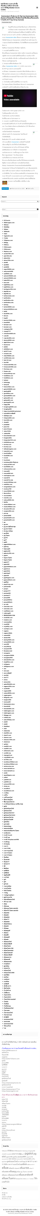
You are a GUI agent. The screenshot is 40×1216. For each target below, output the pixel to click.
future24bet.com (9, 387)
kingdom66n (8, 438)
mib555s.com (8, 484)
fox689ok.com (8, 375)
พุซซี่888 (6, 873)
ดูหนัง (5, 806)
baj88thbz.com (8, 284)
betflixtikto (7, 298)
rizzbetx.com (8, 620)
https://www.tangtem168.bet (12, 1124)
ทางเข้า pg (7, 837)
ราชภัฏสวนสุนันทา (9, 895)
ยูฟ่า (5, 879)
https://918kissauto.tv (9, 1050)
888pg (6, 242)
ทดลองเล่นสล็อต (8, 828)
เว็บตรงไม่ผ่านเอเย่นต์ (9, 999)
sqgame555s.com (9, 686)
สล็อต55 (11, 1168)
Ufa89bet (7, 726)
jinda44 (4, 1109)
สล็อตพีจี (6, 935)
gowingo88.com (9, 402)
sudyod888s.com (9, 693)
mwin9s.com (8, 498)
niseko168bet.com (9, 504)
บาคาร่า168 (7, 848)
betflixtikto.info (8, 300)
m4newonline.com (9, 469)
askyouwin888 (8, 271)
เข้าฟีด (3, 1195)
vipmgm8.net (8, 755)
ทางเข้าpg (6, 842)
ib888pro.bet (8, 415)
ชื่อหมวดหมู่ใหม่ (8, 799)
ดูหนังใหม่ (6, 821)
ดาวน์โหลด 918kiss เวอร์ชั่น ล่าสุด (13, 804)
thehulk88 (7, 706)
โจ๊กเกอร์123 (7, 1026)
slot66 (4, 1107)
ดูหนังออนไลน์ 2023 (9, 815)
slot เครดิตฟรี (7, 673)
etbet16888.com (9, 355)
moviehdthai (8, 495)
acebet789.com (9, 253)
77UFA (6, 238)
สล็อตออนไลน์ (8, 941)
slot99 (4, 1106)
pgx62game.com (9, 577)
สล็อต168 (6, 913)
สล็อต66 (6, 915)
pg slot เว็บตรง (8, 529)
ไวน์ (5, 1028)
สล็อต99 (6, 926)
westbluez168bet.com (11, 762)
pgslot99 (6, 564)
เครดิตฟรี (6, 984)
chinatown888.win (10, 333)
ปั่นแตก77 (6, 861)
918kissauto (7, 247)
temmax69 (7, 702)
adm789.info (8, 256)
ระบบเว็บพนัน (7, 888)
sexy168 (6, 644)
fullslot (6, 380)
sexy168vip (7, 646)
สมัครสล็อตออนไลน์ (9, 899)
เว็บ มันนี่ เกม (7, 990)
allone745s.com (9, 260)
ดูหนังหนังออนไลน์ (9, 808)
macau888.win (8, 473)
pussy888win (8, 602)
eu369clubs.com (9, 358)
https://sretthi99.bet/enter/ (12, 411)
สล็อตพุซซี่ (7, 937)
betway (6, 304)
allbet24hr (7, 258)
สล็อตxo (6, 932)
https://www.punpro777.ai (11, 1089)
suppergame (7, 695)
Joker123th (7, 431)
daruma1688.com (9, 340)
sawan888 (7, 635)
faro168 (6, 362)
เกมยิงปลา (6, 979)
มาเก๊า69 (6, 877)
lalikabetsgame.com (10, 449)
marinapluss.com (9, 475)
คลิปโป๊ (4, 1126)
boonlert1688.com (9, 320)
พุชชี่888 (6, 870)
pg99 (5, 542)
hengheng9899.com (10, 407)
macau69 (7, 471)
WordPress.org (6, 1198)
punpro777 (7, 591)
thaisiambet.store (6, 22)
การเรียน (6, 793)
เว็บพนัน (6, 1001)
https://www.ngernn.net (10, 1091)
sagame (6, 631)
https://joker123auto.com (10, 1059)
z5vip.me (7, 786)
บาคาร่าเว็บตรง (8, 853)
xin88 (5, 773)
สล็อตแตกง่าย (7, 957)
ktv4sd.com (7, 444)
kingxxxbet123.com (10, 440)
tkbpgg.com (7, 715)
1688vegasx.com (9, 222)
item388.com (8, 420)
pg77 (5, 540)
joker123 (6, 427)
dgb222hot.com (9, 342)
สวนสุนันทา (7, 963)
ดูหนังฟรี (4, 1081)
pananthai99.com (9, 517)
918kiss (6, 244)
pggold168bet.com (10, 544)
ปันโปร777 (7, 864)
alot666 (6, 265)
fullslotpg (7, 382)
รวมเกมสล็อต (7, 886)
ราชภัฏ (6, 892)
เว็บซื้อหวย (7, 992)
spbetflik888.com (9, 684)
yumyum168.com (9, 784)
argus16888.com (9, 269)
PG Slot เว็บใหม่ (8, 531)
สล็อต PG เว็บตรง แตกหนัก (11, 910)
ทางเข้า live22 (8, 835)
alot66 (6, 262)
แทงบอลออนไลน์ (8, 1019)
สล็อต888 (7, 921)
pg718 (6, 537)
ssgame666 (7, 691)
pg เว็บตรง (7, 535)
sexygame (7, 653)
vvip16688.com (9, 757)
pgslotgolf (7, 573)
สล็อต (5, 904)
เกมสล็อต (6, 981)
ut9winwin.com (8, 750)
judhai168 (5, 1111)
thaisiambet (15, 142)
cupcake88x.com (9, 338)
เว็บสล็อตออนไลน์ (8, 1008)
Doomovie (7, 344)
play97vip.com (8, 584)
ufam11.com (7, 735)
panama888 (7, 515)
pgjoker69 (7, 551)
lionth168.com (8, 455)
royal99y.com (8, 626)
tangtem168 (7, 699)
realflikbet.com (8, 611)
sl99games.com (9, 666)
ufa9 (5, 728)
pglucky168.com (9, 553)
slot (5, 668)
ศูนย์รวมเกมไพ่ (8, 897)
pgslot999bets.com (10, 566)
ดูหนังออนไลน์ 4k (8, 817)
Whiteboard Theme (26, 1213)
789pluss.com (8, 240)
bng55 (6, 318)
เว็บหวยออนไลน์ (8, 1012)
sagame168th (8, 633)
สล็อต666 (7, 917)
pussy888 (7, 597)
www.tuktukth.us (9, 768)
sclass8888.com (9, 642)
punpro (6, 588)
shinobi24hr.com (9, 659)
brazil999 (7, 322)
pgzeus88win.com (9, 580)
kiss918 (4, 1134)
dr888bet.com (8, 349)
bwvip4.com (8, 324)
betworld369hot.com (10, 309)
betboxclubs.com (9, 296)
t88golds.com (8, 697)
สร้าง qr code (7, 901)
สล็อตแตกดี (7, 959)
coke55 (6, 336)
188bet (6, 229)
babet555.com (8, 280)
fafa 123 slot (7, 360)
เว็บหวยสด (7, 1010)
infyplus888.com (9, 418)
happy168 (7, 404)
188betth (6, 231)
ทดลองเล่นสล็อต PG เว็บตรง (11, 830)
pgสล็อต (6, 582)
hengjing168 (8, 409)
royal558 (6, 624)
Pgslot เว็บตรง (8, 557)
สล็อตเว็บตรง (7, 946)
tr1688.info (7, 717)
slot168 (6, 675)
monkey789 (7, 489)
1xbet (5, 233)
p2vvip (6, 513)
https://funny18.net (8, 1130)
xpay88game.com (9, 775)
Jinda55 (6, 422)
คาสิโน (6, 795)
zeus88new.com (9, 790)
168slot (6, 225)
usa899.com (8, 746)
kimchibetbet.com (9, 435)
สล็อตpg (6, 928)
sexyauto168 (8, 648)
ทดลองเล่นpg (7, 826)
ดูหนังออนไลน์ (8, 810)
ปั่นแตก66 (7, 859)
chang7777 (7, 331)
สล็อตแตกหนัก (8, 961)
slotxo (6, 679)
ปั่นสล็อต (6, 857)
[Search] (37, 201)
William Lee (14, 188)
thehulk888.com (9, 708)
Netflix (6, 502)
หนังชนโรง (7, 968)
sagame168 (29, 1157)
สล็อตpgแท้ (7, 930)
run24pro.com (8, 628)
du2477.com (7, 351)
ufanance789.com (9, 739)
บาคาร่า (6, 846)
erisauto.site (8, 353)
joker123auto (8, 429)
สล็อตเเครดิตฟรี (8, 955)
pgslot (6, 555)
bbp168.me (7, 291)
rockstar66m (8, 622)
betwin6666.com (9, 307)
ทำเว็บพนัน (7, 844)
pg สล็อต (6, 533)
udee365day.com (9, 719)
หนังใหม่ (6, 977)
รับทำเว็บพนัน (7, 890)
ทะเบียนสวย (7, 833)
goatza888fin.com (9, 395)
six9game (7, 664)
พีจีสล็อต (6, 868)
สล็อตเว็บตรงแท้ (8, 952)
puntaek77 (7, 595)
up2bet (6, 744)
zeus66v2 (7, 788)
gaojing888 (7, 391)
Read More (5, 188)
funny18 (6, 384)
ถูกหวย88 (6, 824)
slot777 (6, 677)
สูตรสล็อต (6, 966)
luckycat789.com (9, 464)
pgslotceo (7, 569)
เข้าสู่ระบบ (4, 1193)
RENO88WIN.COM (9, 615)
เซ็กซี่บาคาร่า (7, 986)
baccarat (6, 282)
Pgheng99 (7, 549)
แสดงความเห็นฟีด (7, 1197)
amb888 (6, 267)
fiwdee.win (7, 371)
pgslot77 (6, 562)
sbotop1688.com (9, 640)
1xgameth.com (8, 236)
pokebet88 (7, 586)
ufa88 (5, 724)
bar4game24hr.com (10, 289)
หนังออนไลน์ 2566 (9, 972)
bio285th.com (8, 313)
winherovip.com (9, 766)
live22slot (7, 460)
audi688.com (8, 273)
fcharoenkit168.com (10, 364)
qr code (6, 604)
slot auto (6, 671)
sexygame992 (8, 657)
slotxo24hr (7, 682)
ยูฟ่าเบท (6, 884)
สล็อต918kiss (8, 924)
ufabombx (7, 731)
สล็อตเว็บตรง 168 (8, 948)
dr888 (6, 347)
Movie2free (7, 493)
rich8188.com (8, 617)
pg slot (6, 524)
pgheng (6, 546)
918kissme (7, 249)
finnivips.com (8, 369)
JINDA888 (5, 1115)
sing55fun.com (8, 662)
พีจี (4, 866)
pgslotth (6, 575)
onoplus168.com (9, 511)
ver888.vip (7, 753)
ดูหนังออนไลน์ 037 (9, 813)
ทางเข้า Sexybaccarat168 (11, 839)
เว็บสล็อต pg (7, 1006)
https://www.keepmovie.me (11, 1083)
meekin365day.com (10, 482)
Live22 (6, 458)
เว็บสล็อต (6, 1003)
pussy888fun (8, 600)
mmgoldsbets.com (9, 486)
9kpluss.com (8, 251)
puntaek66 (7, 593)
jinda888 (6, 424)
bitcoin (6, 316)
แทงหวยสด (7, 1021)
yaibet (6, 777)
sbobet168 (7, 637)
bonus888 (5, 1113)
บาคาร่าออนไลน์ (8, 850)
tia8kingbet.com (9, 711)
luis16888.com (8, 466)
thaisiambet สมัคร (11, 37)
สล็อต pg (6, 906)
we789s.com (8, 759)
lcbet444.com (8, 451)
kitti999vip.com (9, 442)
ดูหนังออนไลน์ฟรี (8, 819)
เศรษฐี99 (6, 1017)
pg (4, 522)
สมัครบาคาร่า (31, 1164)
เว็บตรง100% (7, 995)
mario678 (7, 478)
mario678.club (8, 480)
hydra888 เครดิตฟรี (9, 413)
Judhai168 (7, 433)
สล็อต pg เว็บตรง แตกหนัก (11, 908)
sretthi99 (7, 688)
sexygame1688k (9, 655)
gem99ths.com (8, 393)
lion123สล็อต (7, 453)
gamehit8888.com (9, 389)
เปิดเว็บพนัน (7, 988)
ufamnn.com (8, 737)
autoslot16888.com (10, 276)
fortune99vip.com (9, 373)
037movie (7, 220)
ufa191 (6, 722)
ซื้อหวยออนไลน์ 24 (9, 802)
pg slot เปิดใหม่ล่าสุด (10, 526)
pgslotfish (7, 571)
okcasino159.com (9, 509)
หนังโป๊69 (6, 975)
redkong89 (7, 613)
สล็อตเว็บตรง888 (8, 950)
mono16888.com (9, 491)
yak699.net (7, 779)
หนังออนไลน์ (7, 970)
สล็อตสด (6, 939)
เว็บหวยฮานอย (8, 1015)
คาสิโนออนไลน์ (8, 797)
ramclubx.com (8, 606)
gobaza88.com (8, 398)
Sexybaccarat (8, 651)
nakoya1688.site (9, 500)
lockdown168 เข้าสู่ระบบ (11, 462)
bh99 (5, 311)
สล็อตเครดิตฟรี (8, 944)
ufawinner (7, 742)
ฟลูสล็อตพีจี (7, 875)
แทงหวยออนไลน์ (8, 1023)
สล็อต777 (6, 919)
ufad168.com (8, 733)
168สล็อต (6, 227)
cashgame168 (8, 329)
